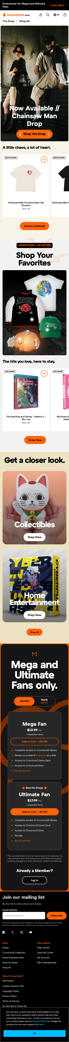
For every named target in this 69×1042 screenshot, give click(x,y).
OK (34, 1033)
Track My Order (45, 952)
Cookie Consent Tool (13, 986)
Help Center (43, 947)
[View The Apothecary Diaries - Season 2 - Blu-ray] (26, 391)
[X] (13, 932)
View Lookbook (34, 226)
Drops (5, 947)
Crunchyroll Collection (13, 952)
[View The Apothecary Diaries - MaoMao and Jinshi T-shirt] (47, 295)
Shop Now (35, 440)
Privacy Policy (9, 996)
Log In (34, 880)
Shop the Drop (34, 134)
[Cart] (64, 14)
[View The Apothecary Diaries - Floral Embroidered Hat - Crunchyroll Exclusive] (47, 329)
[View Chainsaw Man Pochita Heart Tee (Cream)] (26, 177)
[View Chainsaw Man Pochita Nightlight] (19, 339)
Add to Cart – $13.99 (34, 741)
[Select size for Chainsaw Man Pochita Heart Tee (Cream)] (44, 159)
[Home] (16, 15)
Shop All (24, 21)
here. (41, 1024)
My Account (43, 957)
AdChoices (8, 980)
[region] (36, 185)
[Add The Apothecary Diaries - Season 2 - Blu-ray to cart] (44, 373)
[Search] (47, 15)
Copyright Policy (10, 991)
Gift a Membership (46, 962)
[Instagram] (22, 932)
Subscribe (56, 915)
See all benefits (22, 770)
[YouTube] (30, 932)
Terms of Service (11, 1001)
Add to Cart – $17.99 (34, 812)
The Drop (8, 21)
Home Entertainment (13, 957)
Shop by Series (10, 962)
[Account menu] (40, 14)
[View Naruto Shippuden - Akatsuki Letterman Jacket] (32, 319)
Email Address (9, 910)
